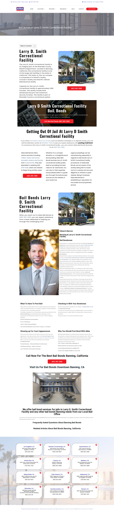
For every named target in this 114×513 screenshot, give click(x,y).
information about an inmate (40, 141)
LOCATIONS (40, 9)
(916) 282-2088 (85, 452)
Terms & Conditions (88, 509)
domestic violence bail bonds (32, 160)
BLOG (73, 9)
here (43, 417)
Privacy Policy (81, 509)
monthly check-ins (87, 306)
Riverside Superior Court (48, 336)
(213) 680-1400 (85, 479)
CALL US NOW (91, 9)
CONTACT (81, 9)
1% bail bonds (29, 163)
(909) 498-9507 (57, 452)
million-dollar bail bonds (30, 158)
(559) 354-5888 (57, 465)
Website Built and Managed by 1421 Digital (49, 509)
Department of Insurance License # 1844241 (68, 509)
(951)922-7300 (47, 143)
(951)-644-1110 (29, 495)
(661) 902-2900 (59, 147)
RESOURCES (63, 9)
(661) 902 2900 (29, 479)
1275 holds (24, 168)
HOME (31, 9)
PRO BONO (51, 9)
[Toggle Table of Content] (33, 46)
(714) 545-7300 (29, 465)
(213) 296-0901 (29, 452)
